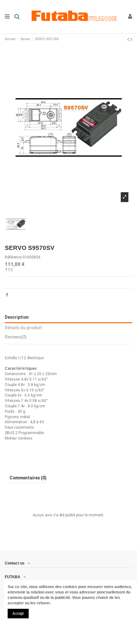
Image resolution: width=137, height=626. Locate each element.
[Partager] (7, 295)
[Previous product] (128, 39)
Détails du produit (23, 327)
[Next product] (131, 39)
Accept (18, 613)
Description (17, 317)
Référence (13, 257)
